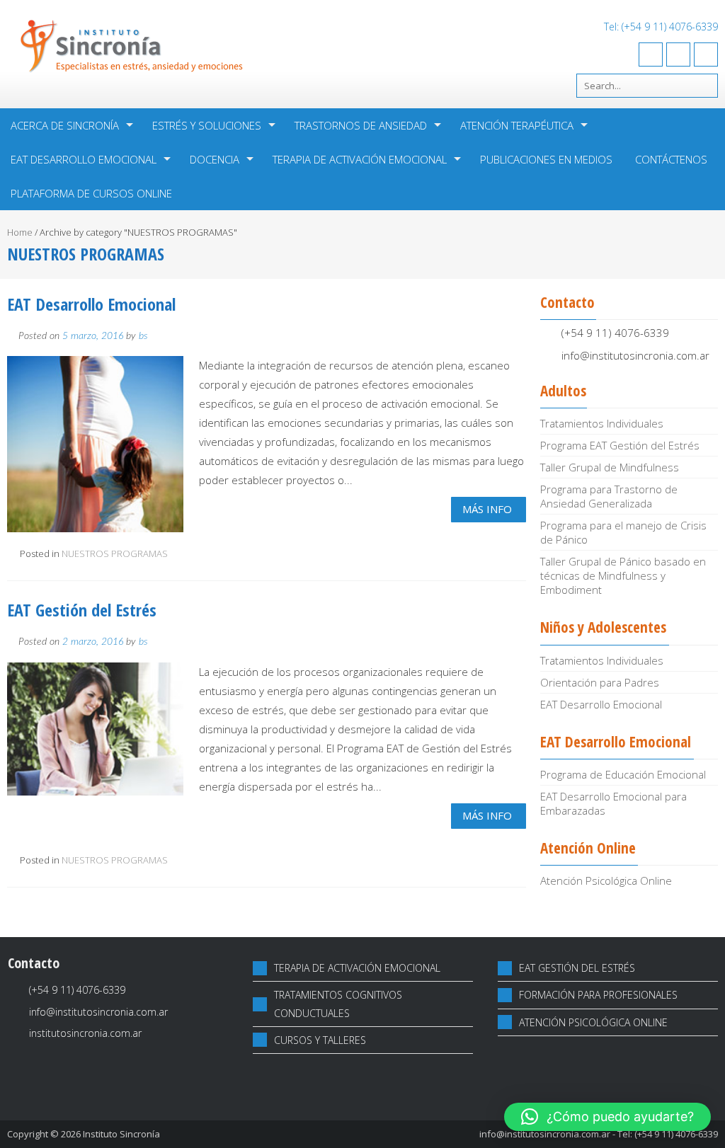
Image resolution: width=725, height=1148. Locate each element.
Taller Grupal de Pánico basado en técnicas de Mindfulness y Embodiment (623, 575)
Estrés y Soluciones (206, 125)
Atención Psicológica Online (606, 880)
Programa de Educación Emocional (623, 774)
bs (143, 336)
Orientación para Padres (599, 682)
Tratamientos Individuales (601, 423)
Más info (487, 509)
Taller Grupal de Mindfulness (609, 467)
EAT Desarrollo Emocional (83, 159)
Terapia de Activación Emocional (360, 159)
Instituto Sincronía (121, 1133)
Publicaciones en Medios (546, 159)
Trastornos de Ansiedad (361, 125)
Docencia (214, 159)
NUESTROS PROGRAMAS (115, 553)
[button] (607, 1117)
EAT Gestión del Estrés (81, 609)
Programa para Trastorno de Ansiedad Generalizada (609, 496)
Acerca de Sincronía (65, 125)
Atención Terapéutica (516, 125)
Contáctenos (671, 159)
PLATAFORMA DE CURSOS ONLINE (91, 193)
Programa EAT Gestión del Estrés (620, 445)
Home (20, 232)
